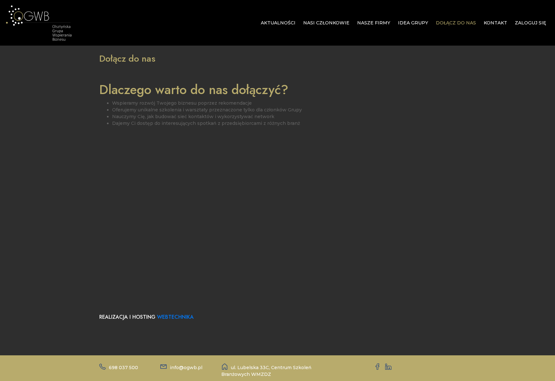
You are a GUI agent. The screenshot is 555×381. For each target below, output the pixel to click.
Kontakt (495, 23)
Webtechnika (175, 317)
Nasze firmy (373, 23)
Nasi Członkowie (326, 23)
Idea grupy (413, 23)
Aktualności (278, 23)
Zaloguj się (530, 23)
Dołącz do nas (456, 23)
